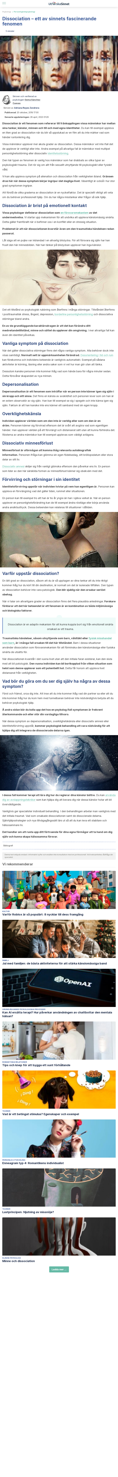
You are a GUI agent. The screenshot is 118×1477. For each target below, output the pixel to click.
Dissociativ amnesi (13, 466)
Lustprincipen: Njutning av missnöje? (28, 1212)
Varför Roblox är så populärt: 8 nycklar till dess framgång (42, 914)
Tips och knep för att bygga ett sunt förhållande (36, 1065)
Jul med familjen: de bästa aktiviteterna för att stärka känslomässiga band (54, 963)
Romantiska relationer (14, 1062)
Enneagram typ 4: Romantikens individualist (33, 1163)
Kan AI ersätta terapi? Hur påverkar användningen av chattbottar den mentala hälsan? (57, 1014)
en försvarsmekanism (74, 212)
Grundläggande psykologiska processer (23, 1009)
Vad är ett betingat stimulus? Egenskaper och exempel (40, 1114)
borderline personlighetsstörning (74, 314)
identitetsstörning (58, 153)
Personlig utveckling (13, 1160)
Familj (5, 960)
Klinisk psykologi (11, 1258)
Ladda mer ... (59, 1269)
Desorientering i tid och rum (96, 355)
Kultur (5, 911)
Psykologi (6, 12)
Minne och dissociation (18, 1261)
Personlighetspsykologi (24, 12)
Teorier (6, 1111)
